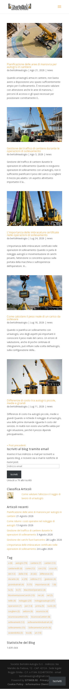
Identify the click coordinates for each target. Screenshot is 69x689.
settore (28, 611)
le (18, 589)
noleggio (25, 600)
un (38, 632)
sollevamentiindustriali (40, 622)
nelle (12, 600)
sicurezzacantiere (18, 616)
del (11, 573)
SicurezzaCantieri (40, 616)
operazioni (14, 606)
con (42, 568)
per (28, 606)
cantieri (49, 563)
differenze (46, 573)
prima (40, 606)
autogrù (21, 563)
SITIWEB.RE (31, 680)
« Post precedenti (16, 445)
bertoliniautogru (18, 70)
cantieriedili (15, 568)
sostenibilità (15, 632)
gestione (50, 579)
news (50, 70)
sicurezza (42, 611)
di (34, 573)
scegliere (14, 611)
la (10, 589)
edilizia (35, 579)
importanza (42, 584)
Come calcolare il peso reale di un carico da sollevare (33, 318)
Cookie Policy (15, 684)
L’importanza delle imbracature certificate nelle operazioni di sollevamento (33, 233)
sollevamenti (16, 622)
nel (50, 595)
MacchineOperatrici (34, 589)
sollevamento (16, 627)
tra (28, 632)
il (29, 584)
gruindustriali (16, 584)
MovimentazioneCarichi (21, 595)
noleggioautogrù (45, 600)
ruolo (51, 606)
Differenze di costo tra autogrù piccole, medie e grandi (31, 402)
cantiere (35, 563)
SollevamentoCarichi (39, 627)
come (30, 568)
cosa (52, 568)
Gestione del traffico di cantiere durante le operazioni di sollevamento (33, 149)
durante (13, 579)
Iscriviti (14, 474)
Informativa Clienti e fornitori (43, 684)
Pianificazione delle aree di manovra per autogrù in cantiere (32, 65)
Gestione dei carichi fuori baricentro (26, 539)
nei (41, 595)
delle (23, 573)
